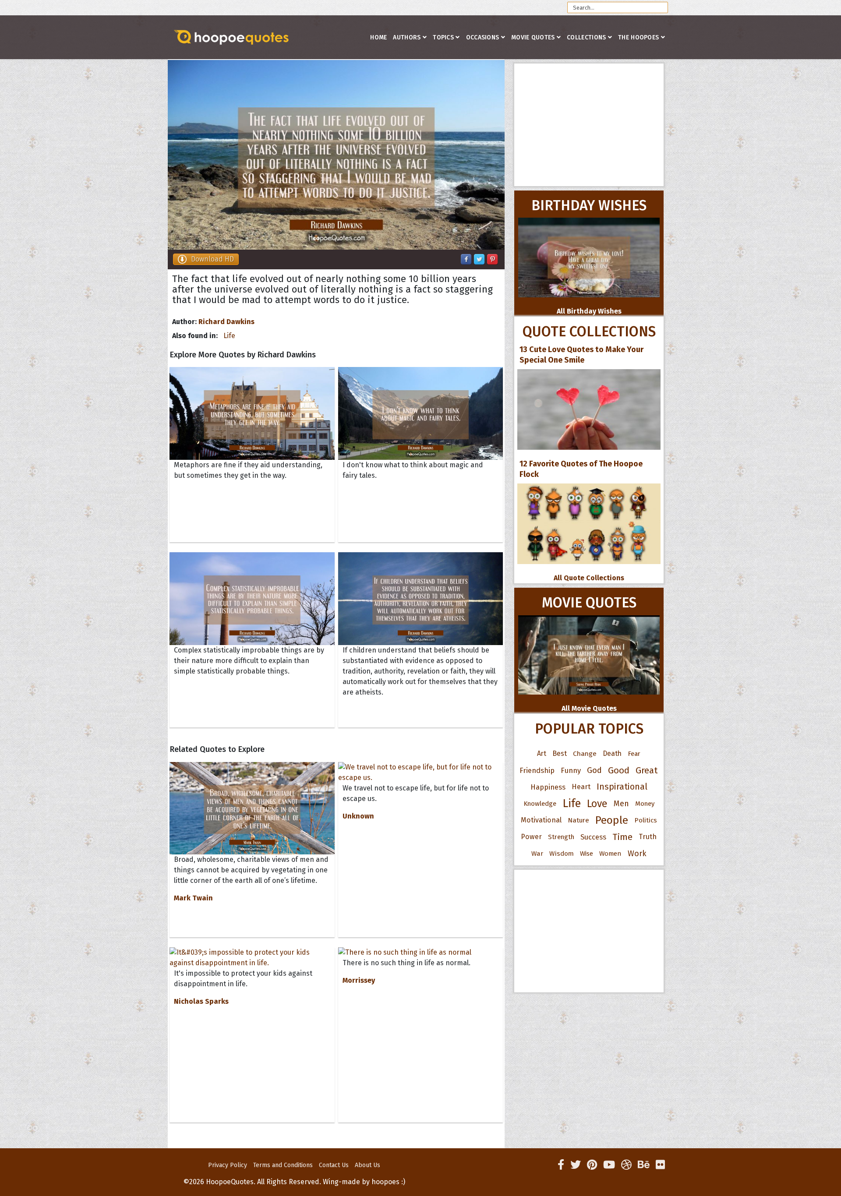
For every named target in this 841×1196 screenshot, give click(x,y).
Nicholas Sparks (201, 1001)
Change (585, 753)
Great (647, 770)
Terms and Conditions (283, 1165)
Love (597, 803)
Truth (648, 837)
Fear (634, 754)
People (611, 820)
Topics (443, 37)
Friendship (537, 770)
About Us (367, 1165)
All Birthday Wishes (589, 311)
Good (618, 770)
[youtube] (609, 1165)
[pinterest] (592, 1165)
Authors (406, 37)
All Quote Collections (589, 578)
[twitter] (575, 1165)
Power (531, 837)
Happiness (547, 787)
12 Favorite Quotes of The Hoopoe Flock (581, 469)
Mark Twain (193, 898)
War (537, 853)
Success (593, 837)
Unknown (358, 816)
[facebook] (561, 1165)
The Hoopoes (638, 37)
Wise (586, 853)
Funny (571, 770)
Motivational (541, 820)
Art (541, 753)
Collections (586, 37)
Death (612, 753)
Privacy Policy (227, 1165)
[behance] (644, 1165)
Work (637, 853)
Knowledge (539, 804)
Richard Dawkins (226, 322)
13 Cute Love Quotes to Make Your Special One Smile (581, 355)
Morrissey (359, 980)
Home (378, 37)
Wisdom (561, 853)
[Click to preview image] (336, 155)
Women (610, 853)
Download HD (212, 259)
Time (622, 837)
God (594, 770)
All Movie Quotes (589, 708)
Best (559, 753)
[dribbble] (626, 1165)
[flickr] (660, 1165)
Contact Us (334, 1165)
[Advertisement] (589, 125)
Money (644, 804)
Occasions (482, 37)
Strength (561, 837)
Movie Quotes (533, 37)
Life (229, 336)
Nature (578, 820)
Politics (645, 820)
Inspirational (622, 787)
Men (621, 803)
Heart (581, 787)
